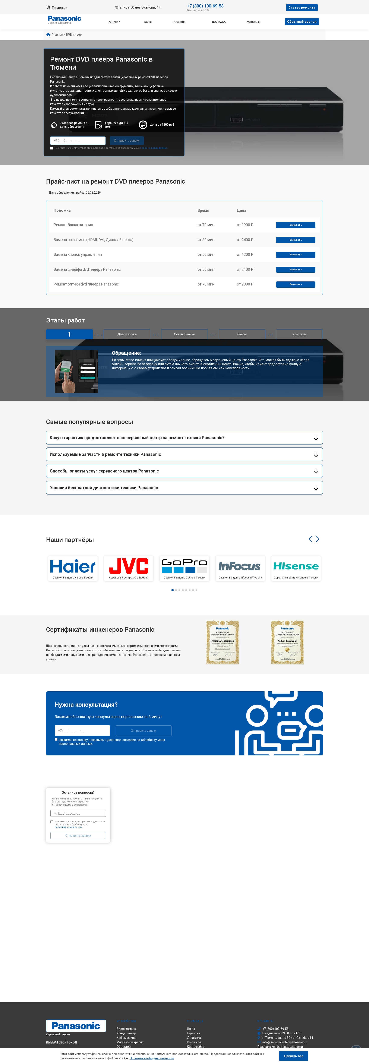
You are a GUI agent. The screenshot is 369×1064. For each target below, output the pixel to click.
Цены (148, 21)
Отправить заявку (127, 140)
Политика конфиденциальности (152, 1058)
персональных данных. (154, 148)
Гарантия (179, 21)
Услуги (113, 21)
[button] (310, 539)
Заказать (296, 225)
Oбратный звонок (302, 21)
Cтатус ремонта (301, 7)
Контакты (253, 21)
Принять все (293, 1056)
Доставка (219, 21)
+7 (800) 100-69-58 (205, 5)
